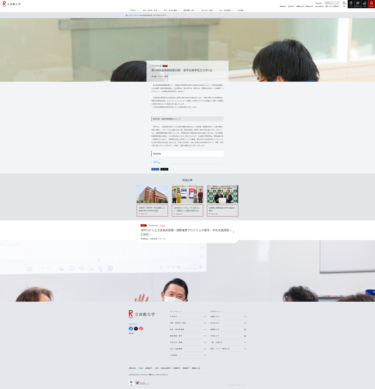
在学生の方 (291, 6)
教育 (166, 76)
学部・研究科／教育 (150, 10)
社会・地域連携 (224, 10)
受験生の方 (283, 6)
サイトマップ (144, 374)
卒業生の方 (308, 6)
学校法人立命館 (165, 368)
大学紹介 (133, 10)
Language (318, 3)
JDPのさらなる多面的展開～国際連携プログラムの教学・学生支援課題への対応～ (186, 232)
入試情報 (240, 10)
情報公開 (185, 368)
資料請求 (148, 368)
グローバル (162, 239)
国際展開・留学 (189, 10)
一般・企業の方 (319, 6)
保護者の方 (299, 6)
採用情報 (176, 368)
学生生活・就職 (207, 10)
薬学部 (155, 162)
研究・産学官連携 (170, 10)
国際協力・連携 (148, 239)
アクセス (140, 368)
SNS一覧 (131, 333)
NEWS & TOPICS (133, 15)
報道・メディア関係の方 (332, 6)
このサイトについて (134, 374)
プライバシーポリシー (162, 374)
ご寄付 (156, 368)
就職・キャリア (158, 76)
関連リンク (152, 374)
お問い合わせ (132, 368)
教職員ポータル (196, 368)
